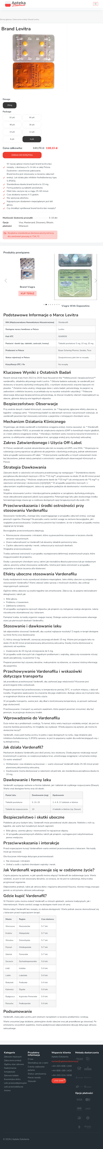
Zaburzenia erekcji (20, 19)
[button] (27, 293)
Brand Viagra (27, 287)
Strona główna (6, 19)
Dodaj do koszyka (22, 155)
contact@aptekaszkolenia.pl (65, 1061)
